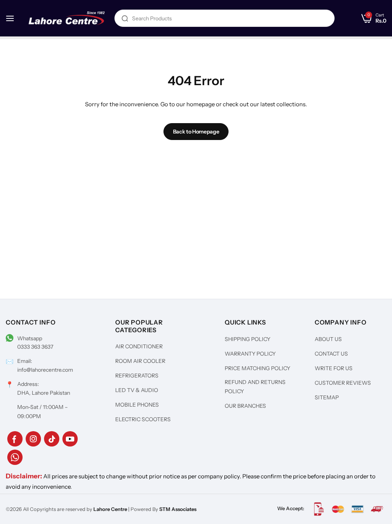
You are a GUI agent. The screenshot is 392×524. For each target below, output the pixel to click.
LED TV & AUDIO (136, 390)
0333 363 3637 (35, 346)
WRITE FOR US (334, 368)
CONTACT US (331, 353)
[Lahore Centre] (66, 18)
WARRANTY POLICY (250, 353)
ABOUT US (328, 339)
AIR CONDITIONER (139, 346)
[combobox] (224, 18)
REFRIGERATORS (136, 375)
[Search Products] (124, 18)
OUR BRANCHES (245, 405)
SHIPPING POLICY (247, 339)
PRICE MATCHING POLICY (257, 368)
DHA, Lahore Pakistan (43, 392)
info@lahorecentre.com (45, 369)
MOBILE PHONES (137, 404)
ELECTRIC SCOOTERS (143, 419)
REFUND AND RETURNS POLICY (255, 387)
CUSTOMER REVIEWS (343, 382)
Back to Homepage (196, 131)
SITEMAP (327, 397)
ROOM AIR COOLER (140, 361)
